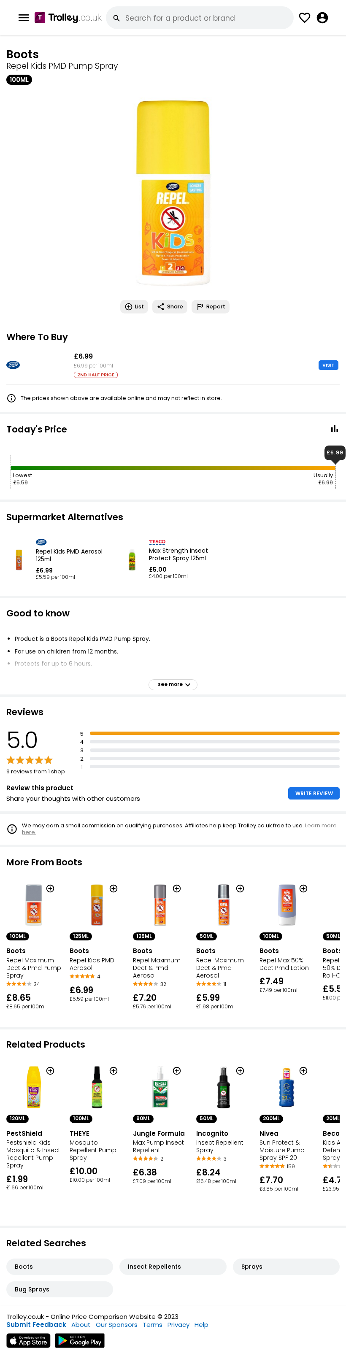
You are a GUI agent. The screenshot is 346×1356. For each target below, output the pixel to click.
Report (215, 307)
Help (201, 1324)
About (81, 1324)
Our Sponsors (117, 1324)
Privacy (178, 1324)
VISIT (328, 365)
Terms (152, 1324)
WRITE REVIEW (314, 793)
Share (175, 307)
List (139, 307)
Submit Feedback (36, 1324)
